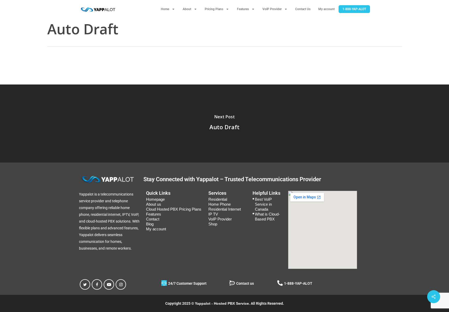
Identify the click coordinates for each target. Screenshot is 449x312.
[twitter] (85, 284)
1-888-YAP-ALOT (354, 9)
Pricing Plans (214, 9)
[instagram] (121, 284)
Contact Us (303, 9)
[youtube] (109, 284)
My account (326, 9)
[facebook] (97, 284)
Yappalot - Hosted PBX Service (222, 303)
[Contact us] (232, 283)
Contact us (245, 283)
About (187, 9)
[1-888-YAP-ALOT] (280, 283)
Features (243, 9)
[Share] (433, 296)
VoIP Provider (272, 9)
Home (165, 9)
